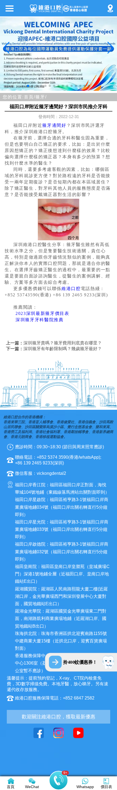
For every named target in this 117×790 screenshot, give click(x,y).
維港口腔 (71, 288)
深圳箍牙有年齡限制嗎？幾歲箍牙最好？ (62, 348)
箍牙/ (41, 97)
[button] (28, 86)
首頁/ (29, 97)
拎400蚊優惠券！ (80, 662)
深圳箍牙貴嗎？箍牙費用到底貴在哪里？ (62, 343)
